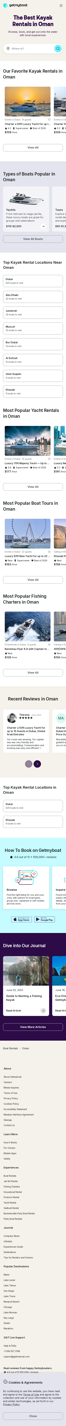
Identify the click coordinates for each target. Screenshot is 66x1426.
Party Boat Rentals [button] (13, 1219)
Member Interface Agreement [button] (19, 1114)
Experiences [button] (11, 1167)
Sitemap (8, 1120)
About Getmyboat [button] (12, 1076)
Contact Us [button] (9, 1125)
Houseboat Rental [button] (13, 1192)
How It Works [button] (10, 1142)
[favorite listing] (49, 119)
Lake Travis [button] (9, 1296)
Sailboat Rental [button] (11, 1208)
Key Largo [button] (9, 1318)
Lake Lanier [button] (9, 1280)
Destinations (10, 1252)
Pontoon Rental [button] (11, 1197)
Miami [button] (6, 1274)
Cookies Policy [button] (11, 1103)
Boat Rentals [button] (10, 1175)
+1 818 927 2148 (12, 1351)
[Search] (58, 48)
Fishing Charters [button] (12, 1186)
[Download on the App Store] (21, 919)
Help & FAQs (10, 1345)
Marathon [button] (8, 1328)
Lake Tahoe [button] (10, 1285)
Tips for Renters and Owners (18, 1257)
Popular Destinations (16, 1266)
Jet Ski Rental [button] (10, 1181)
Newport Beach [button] (11, 1301)
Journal (8, 1227)
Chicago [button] (8, 1307)
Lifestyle (8, 1241)
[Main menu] (61, 5)
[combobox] (27, 48)
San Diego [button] (9, 1291)
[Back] (28, 764)
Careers (8, 1082)
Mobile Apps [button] (10, 1153)
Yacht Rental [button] (10, 1202)
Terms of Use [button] (31, 1394)
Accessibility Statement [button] (15, 1109)
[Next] (37, 764)
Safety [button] (7, 1158)
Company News (12, 1236)
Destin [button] (7, 1323)
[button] (27, 101)
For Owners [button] (9, 1148)
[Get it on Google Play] (44, 919)
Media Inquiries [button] (11, 1087)
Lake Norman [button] (10, 1312)
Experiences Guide (13, 1246)
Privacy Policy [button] (11, 1404)
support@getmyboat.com (16, 1356)
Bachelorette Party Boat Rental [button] (19, 1213)
